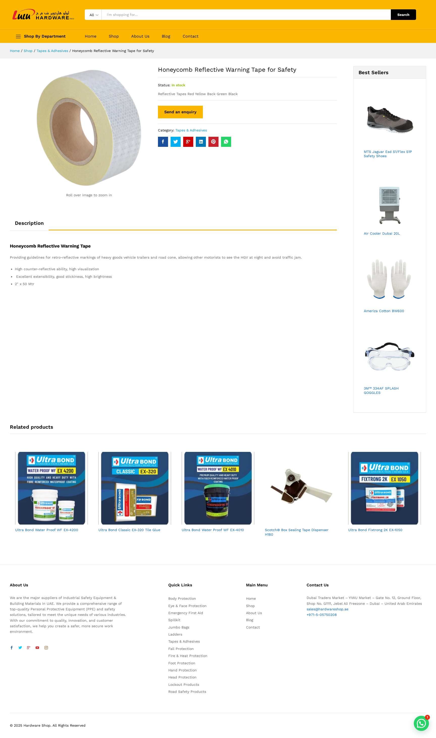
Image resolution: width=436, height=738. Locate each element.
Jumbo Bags (178, 627)
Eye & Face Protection (187, 606)
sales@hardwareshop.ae (327, 609)
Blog (166, 36)
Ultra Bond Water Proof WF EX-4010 (213, 530)
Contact (191, 36)
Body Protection (182, 598)
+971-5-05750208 (322, 615)
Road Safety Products (187, 692)
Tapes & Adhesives (191, 130)
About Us (140, 36)
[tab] (29, 225)
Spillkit (174, 620)
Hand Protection (182, 670)
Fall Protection (181, 649)
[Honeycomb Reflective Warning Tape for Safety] (163, 142)
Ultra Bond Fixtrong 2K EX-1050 (375, 530)
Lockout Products (183, 684)
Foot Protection (181, 663)
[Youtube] (37, 648)
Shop (114, 36)
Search (403, 15)
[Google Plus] (28, 648)
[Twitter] (20, 648)
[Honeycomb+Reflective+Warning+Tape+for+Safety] (176, 142)
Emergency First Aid (185, 613)
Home (90, 36)
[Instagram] (46, 648)
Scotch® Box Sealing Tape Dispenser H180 (297, 532)
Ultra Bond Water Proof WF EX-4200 (46, 530)
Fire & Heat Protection (187, 656)
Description (29, 223)
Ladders (175, 634)
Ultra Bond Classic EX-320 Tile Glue (129, 530)
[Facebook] (11, 648)
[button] (421, 723)
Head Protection (182, 677)
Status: (164, 85)
